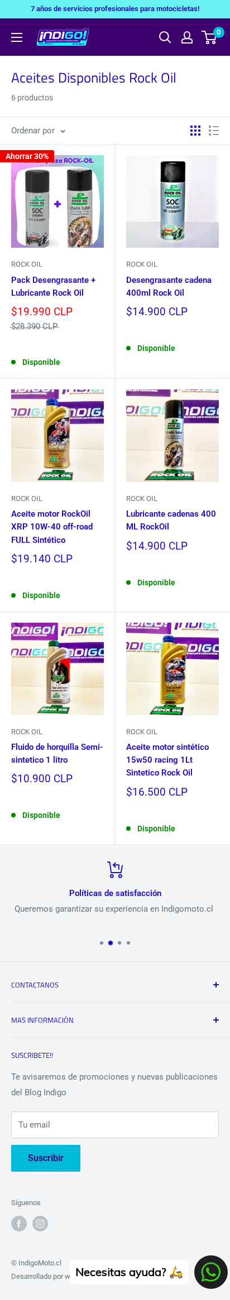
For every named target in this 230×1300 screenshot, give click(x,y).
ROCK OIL (26, 264)
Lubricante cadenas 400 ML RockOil (171, 520)
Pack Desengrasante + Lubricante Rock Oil (53, 286)
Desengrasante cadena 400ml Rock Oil (169, 286)
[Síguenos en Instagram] (40, 1223)
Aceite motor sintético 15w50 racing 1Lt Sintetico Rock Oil (167, 760)
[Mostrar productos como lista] (214, 131)
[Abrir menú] (16, 37)
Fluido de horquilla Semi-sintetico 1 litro (57, 753)
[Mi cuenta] (187, 37)
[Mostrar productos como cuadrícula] (195, 131)
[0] (210, 37)
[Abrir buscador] (165, 37)
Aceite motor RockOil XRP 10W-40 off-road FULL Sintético (52, 527)
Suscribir (46, 1158)
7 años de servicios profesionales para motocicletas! (115, 8)
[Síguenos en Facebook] (19, 1223)
